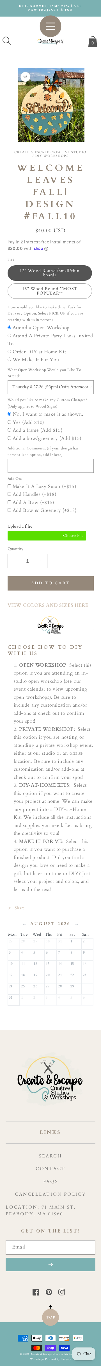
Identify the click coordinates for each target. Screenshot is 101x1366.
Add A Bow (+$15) (33, 502)
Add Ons (15, 478)
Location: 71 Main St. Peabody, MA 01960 (41, 1210)
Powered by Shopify (58, 1359)
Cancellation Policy (50, 1194)
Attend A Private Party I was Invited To (50, 340)
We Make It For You (36, 360)
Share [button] (20, 908)
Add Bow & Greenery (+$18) (45, 510)
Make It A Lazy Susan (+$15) (44, 486)
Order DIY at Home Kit (39, 352)
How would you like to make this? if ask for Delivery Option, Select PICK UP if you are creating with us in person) (45, 313)
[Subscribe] (50, 1264)
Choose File (46, 535)
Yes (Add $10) (28, 422)
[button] (6, 41)
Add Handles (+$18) (34, 494)
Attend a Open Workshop (41, 328)
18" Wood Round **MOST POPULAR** (49, 291)
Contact (50, 1169)
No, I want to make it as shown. (48, 414)
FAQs (50, 1182)
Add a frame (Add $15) (38, 430)
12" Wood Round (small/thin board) (50, 273)
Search (50, 1156)
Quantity (16, 548)
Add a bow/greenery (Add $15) (47, 438)
